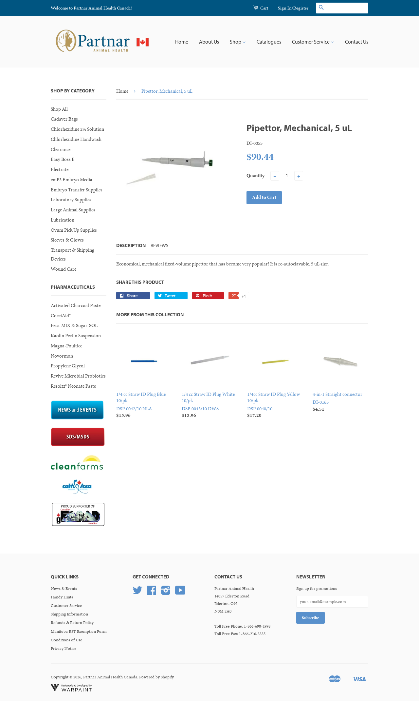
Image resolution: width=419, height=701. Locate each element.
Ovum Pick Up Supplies (74, 230)
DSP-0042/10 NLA (141, 405)
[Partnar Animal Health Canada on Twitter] (137, 593)
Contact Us (356, 41)
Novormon (62, 356)
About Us (209, 41)
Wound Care (63, 269)
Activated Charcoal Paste (75, 305)
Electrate (59, 169)
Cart (263, 8)
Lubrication (62, 220)
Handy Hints (62, 597)
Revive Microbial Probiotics (78, 376)
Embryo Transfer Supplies (76, 189)
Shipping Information (69, 614)
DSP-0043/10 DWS (208, 405)
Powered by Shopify (156, 677)
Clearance (60, 149)
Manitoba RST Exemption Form (79, 631)
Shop (236, 41)
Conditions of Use (66, 640)
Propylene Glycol (68, 365)
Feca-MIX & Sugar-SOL (74, 325)
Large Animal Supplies (73, 209)
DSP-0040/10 (273, 405)
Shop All (59, 109)
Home (181, 41)
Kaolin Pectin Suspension (76, 335)
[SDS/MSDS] (78, 444)
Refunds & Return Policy (72, 623)
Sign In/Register (293, 8)
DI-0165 (337, 401)
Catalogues (269, 41)
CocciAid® (61, 315)
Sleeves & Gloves (67, 240)
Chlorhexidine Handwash (76, 139)
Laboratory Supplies (71, 199)
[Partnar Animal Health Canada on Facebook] (151, 593)
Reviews (159, 245)
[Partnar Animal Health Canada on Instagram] (166, 593)
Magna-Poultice (66, 345)
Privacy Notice (63, 649)
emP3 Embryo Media (71, 179)
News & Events (64, 589)
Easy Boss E (63, 159)
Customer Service (311, 41)
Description (131, 245)
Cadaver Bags (64, 119)
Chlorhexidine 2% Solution (77, 129)
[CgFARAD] (78, 524)
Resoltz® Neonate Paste (73, 386)
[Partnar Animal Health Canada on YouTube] (180, 593)
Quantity (255, 175)
